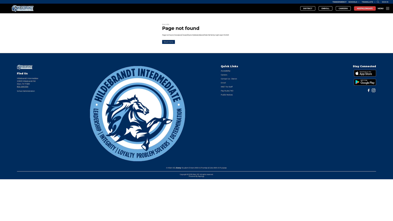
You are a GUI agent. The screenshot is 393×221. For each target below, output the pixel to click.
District (307, 8)
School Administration (26, 91)
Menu (380, 8)
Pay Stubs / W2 (227, 91)
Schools (352, 2)
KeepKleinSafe (365, 8)
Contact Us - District (229, 79)
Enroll (325, 8)
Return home (168, 42)
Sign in (385, 2)
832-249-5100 (22, 87)
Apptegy (201, 176)
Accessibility (225, 71)
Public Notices (227, 95)
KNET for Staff (227, 87)
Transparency (339, 2)
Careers (343, 8)
